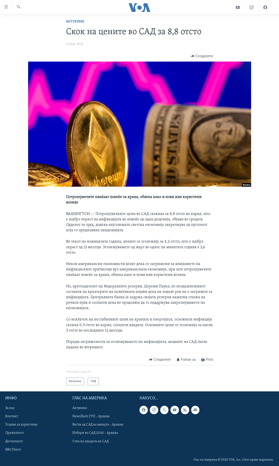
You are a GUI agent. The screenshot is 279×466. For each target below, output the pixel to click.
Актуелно (75, 22)
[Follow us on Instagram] (154, 410)
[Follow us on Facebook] (144, 410)
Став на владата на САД (90, 441)
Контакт (11, 416)
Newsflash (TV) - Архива (91, 416)
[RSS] (185, 410)
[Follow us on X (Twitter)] (164, 410)
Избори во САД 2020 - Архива (95, 433)
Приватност (14, 433)
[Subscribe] (195, 410)
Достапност (14, 441)
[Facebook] (265, 7)
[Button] (202, 56)
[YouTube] (238, 7)
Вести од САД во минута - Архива (97, 424)
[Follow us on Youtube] (174, 410)
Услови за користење (21, 424)
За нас (10, 408)
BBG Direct (13, 449)
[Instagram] (252, 7)
